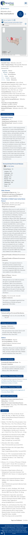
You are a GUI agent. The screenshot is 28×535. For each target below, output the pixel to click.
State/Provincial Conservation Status (13, 22)
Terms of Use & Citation (21, 527)
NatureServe (12, 527)
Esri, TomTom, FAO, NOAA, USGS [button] (8, 55)
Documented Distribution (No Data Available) (13, 24)
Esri (25, 55)
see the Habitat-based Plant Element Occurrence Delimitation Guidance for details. (14, 381)
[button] (4, 29)
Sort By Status (10, 166)
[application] (14, 41)
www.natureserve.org (18, 526)
